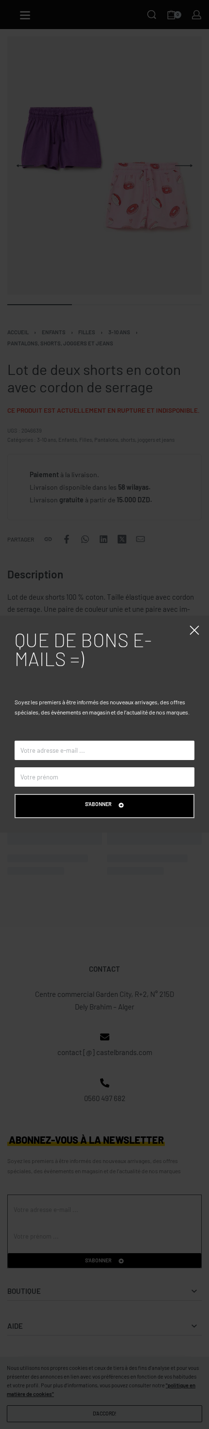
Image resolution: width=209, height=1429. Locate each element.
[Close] (194, 630)
